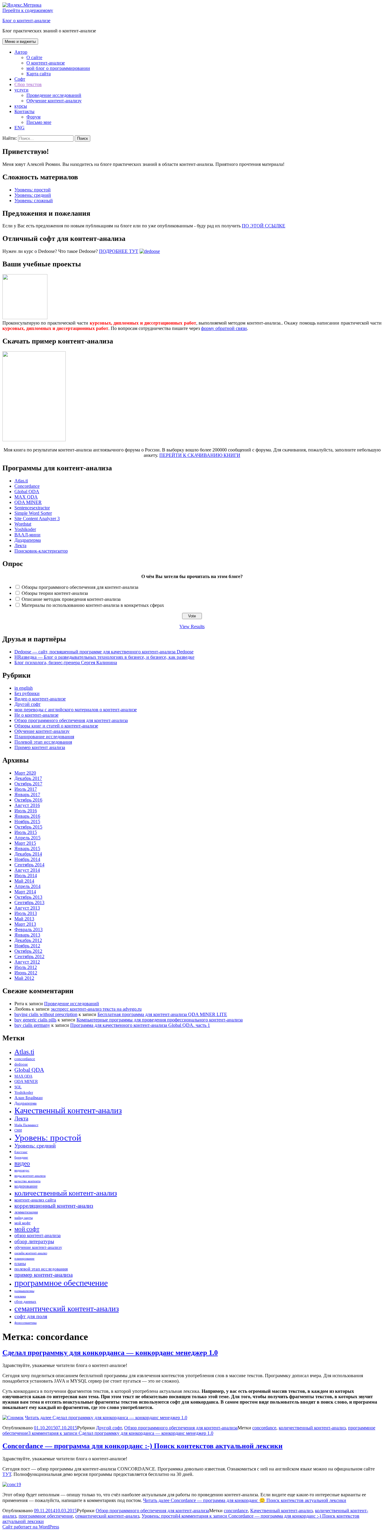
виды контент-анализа (30, 1175)
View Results (192, 626)
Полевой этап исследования (43, 742)
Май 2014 (24, 880)
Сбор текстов (28, 84)
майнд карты (23, 1217)
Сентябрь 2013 (29, 902)
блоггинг (21, 1152)
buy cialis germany (32, 1025)
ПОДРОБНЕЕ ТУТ (118, 251)
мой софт (26, 1229)
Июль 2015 (25, 832)
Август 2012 (27, 961)
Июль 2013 (25, 913)
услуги (21, 89)
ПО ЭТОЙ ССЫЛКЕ (263, 225)
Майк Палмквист (26, 1125)
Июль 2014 (25, 875)
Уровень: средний (32, 195)
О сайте (34, 57)
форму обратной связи (224, 328)
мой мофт (22, 1223)
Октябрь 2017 (28, 783)
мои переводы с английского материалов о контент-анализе (75, 709)
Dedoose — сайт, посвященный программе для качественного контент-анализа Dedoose (104, 651)
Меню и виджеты (20, 41)
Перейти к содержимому (27, 10)
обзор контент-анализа (37, 1235)
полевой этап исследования (41, 1268)
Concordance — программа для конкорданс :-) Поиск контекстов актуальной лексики (142, 1446)
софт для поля (30, 1316)
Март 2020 (25, 772)
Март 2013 (25, 924)
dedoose (21, 1064)
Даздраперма (27, 540)
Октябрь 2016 (28, 799)
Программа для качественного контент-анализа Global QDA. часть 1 (140, 1025)
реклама (20, 1296)
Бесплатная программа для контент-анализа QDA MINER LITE (162, 1014)
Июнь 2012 (25, 972)
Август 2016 (27, 805)
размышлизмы (24, 1291)
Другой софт (27, 704)
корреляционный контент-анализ (53, 1206)
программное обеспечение (61, 1283)
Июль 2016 (25, 810)
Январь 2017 (27, 794)
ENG (19, 127)
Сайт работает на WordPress (30, 1526)
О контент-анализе (45, 62)
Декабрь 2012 (28, 940)
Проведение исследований (53, 95)
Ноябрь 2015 (27, 821)
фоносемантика (25, 1322)
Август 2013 (27, 907)
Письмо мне (38, 122)
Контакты (24, 111)
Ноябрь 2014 (27, 859)
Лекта (20, 545)
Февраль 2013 (28, 929)
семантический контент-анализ (66, 1308)
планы (20, 1263)
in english (23, 688)
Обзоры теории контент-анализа (55, 593)
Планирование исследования (44, 736)
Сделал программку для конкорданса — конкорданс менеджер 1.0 (110, 1353)
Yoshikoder (25, 529)
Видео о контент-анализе (40, 698)
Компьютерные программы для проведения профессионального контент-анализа (159, 1019)
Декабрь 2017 (28, 778)
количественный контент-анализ (65, 1193)
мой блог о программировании (58, 68)
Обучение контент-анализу (54, 100)
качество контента (27, 1181)
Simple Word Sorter (33, 513)
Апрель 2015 (27, 837)
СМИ (18, 1130)
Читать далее (106, 1417)
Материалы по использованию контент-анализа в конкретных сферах (93, 605)
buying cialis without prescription (45, 1014)
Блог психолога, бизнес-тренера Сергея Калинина (65, 662)
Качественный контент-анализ (68, 1110)
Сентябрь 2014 (29, 864)
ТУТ (6, 1474)
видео (22, 1163)
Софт (19, 79)
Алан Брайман (28, 1097)
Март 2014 (25, 891)
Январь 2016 (27, 816)
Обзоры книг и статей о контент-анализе (56, 725)
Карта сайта (38, 73)
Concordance (27, 486)
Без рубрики (27, 693)
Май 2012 (24, 978)
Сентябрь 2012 (29, 956)
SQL (18, 1087)
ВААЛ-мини (27, 534)
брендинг (21, 1157)
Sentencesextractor (32, 507)
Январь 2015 (27, 848)
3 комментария (120, 1433)
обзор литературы (34, 1241)
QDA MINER (28, 502)
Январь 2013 (27, 934)
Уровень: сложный (33, 200)
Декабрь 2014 (28, 853)
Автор (20, 52)
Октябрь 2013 (28, 897)
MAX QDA (26, 496)
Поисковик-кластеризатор (41, 550)
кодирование (26, 1186)
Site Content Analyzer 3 (37, 518)
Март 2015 (25, 843)
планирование (24, 1258)
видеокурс (21, 1170)
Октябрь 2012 (28, 951)
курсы (20, 106)
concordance (24, 1059)
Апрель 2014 (27, 886)
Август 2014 (27, 870)
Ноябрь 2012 (27, 945)
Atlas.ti (21, 480)
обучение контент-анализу (38, 1247)
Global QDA (26, 491)
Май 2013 (24, 918)
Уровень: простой (32, 189)
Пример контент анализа (39, 747)
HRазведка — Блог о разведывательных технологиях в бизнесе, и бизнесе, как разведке (104, 657)
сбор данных (25, 1302)
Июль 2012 (25, 967)
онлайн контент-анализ (30, 1253)
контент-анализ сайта (35, 1199)
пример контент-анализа (43, 1275)
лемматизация (26, 1212)
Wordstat (22, 523)
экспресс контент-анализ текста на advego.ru (96, 1009)
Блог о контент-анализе (26, 20)
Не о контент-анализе (36, 715)
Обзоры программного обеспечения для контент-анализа (80, 587)
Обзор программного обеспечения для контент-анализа (71, 720)
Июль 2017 (25, 789)
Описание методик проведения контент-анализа (71, 599)
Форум (33, 116)
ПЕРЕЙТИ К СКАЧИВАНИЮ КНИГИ (199, 455)
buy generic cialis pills (35, 1019)
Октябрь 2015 (28, 826)
